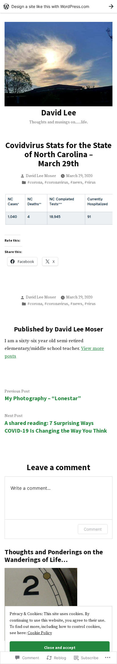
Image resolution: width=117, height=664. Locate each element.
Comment (93, 529)
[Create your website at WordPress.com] (58, 6)
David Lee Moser (41, 176)
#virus (90, 182)
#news (76, 182)
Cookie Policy (40, 633)
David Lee (58, 112)
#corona (34, 182)
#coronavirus (56, 182)
